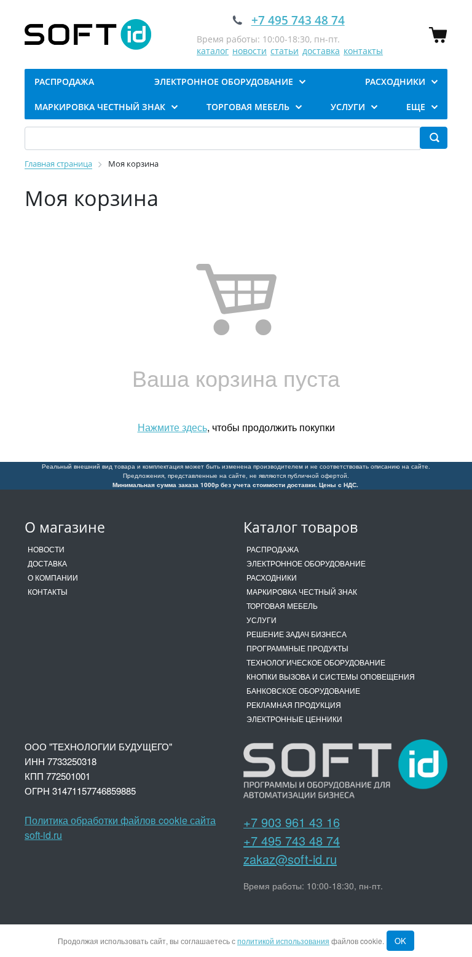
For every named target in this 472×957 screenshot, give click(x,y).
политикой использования (283, 940)
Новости (46, 549)
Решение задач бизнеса (296, 634)
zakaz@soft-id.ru (290, 859)
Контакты (48, 591)
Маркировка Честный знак (301, 591)
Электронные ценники (294, 718)
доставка (321, 51)
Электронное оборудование (306, 563)
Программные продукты (297, 648)
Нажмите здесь (172, 427)
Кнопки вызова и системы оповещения (330, 676)
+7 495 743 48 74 (291, 840)
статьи (284, 51)
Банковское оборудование (303, 690)
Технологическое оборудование (315, 662)
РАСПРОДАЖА (272, 549)
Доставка (47, 563)
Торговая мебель (282, 605)
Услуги (261, 619)
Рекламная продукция (293, 704)
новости (249, 51)
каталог (213, 51)
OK (400, 941)
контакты (363, 51)
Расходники (271, 577)
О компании (53, 577)
